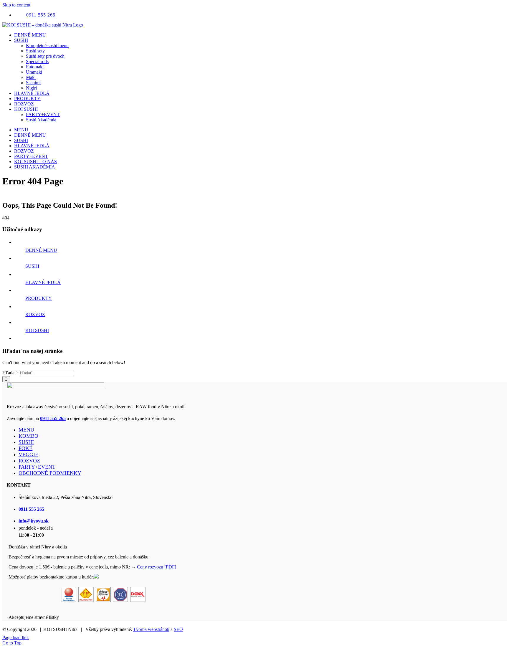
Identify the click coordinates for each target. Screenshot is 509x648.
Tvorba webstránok (151, 629)
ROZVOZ (35, 314)
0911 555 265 (53, 418)
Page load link (15, 637)
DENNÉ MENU (41, 250)
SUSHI (32, 266)
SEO (178, 629)
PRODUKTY (38, 298)
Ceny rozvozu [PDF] (156, 566)
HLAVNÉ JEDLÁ (43, 282)
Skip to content (16, 4)
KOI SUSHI (37, 330)
